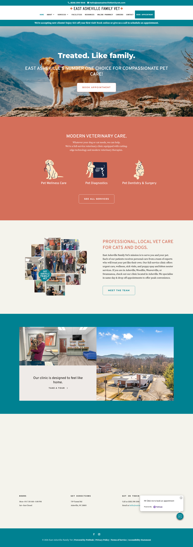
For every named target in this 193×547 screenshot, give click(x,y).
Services (62, 15)
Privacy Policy (102, 540)
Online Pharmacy (105, 15)
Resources (89, 15)
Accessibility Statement (139, 540)
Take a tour (57, 388)
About (49, 15)
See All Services (96, 199)
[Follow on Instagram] (99, 534)
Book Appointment (96, 87)
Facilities (77, 15)
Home (42, 15)
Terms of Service (119, 540)
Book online (103, 22)
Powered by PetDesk (84, 540)
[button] (180, 516)
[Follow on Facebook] (94, 534)
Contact (130, 15)
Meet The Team (119, 290)
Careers (119, 15)
